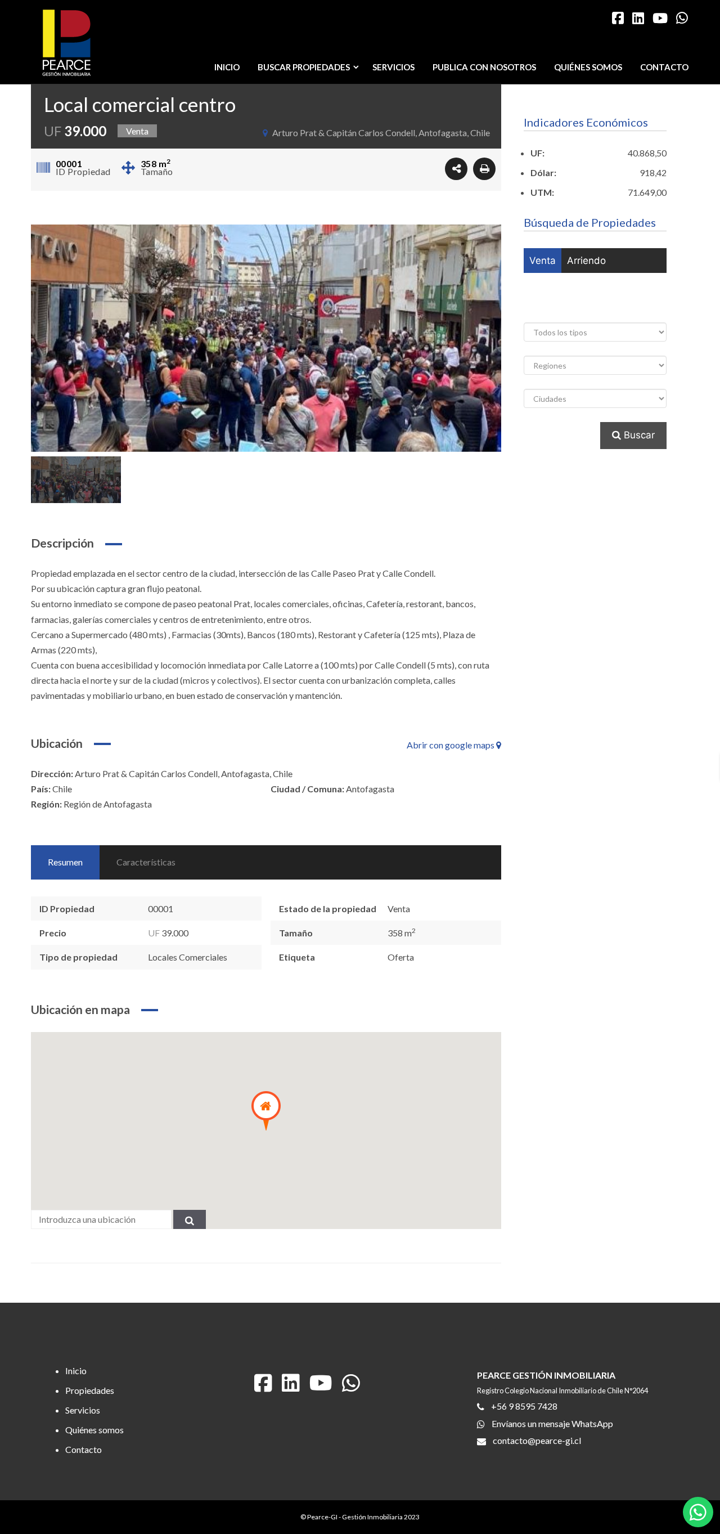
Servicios (393, 67)
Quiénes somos (588, 67)
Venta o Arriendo (567, 285)
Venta (542, 260)
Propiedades (89, 1390)
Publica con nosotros (484, 67)
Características (146, 861)
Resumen (65, 861)
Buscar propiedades (304, 67)
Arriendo (586, 260)
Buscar (638, 435)
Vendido (608, 310)
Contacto (664, 67)
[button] (266, 1111)
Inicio (227, 67)
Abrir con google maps (451, 744)
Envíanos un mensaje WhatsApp (552, 1423)
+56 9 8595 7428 (524, 1406)
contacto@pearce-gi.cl (537, 1439)
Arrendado (553, 310)
